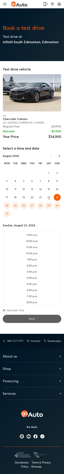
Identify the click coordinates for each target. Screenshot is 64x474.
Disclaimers (22, 462)
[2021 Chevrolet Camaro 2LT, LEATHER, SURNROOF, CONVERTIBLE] (32, 92)
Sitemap (36, 466)
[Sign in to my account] (59, 4)
